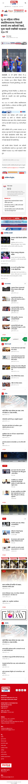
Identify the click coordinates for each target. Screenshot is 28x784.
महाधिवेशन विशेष (4, 748)
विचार (4, 519)
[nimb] (14, 112)
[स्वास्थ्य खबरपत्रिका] (14, 765)
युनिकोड (2, 759)
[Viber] (25, 690)
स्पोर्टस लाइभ (3, 745)
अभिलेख (2, 750)
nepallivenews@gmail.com (13, 168)
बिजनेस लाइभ (3, 741)
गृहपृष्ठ (2, 737)
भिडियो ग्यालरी (8, 344)
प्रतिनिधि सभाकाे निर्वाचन (5, 757)
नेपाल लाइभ (8, 36)
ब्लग (4, 571)
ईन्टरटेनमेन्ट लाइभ (4, 743)
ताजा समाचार (8, 284)
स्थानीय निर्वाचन (4, 754)
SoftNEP (15, 783)
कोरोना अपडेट (3, 752)
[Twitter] (19, 690)
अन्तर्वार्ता (4, 466)
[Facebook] (17, 690)
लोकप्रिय (6, 623)
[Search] (25, 3)
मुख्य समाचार (3, 739)
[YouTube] (22, 690)
